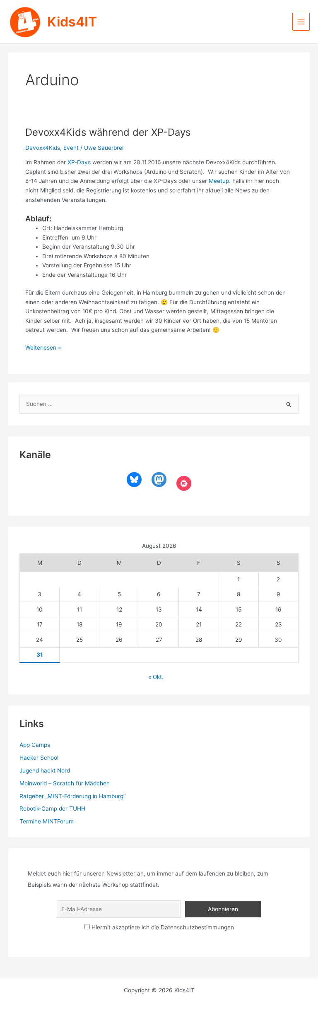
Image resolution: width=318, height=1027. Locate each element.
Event (71, 147)
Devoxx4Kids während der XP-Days (107, 132)
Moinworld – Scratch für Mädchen (64, 783)
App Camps (34, 744)
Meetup (219, 181)
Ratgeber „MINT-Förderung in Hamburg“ (72, 796)
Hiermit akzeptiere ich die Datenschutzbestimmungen (162, 927)
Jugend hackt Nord (44, 770)
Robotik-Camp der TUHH (52, 808)
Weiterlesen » (43, 348)
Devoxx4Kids (42, 147)
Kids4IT (72, 22)
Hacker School (38, 757)
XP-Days (79, 162)
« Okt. (156, 677)
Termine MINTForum (46, 821)
